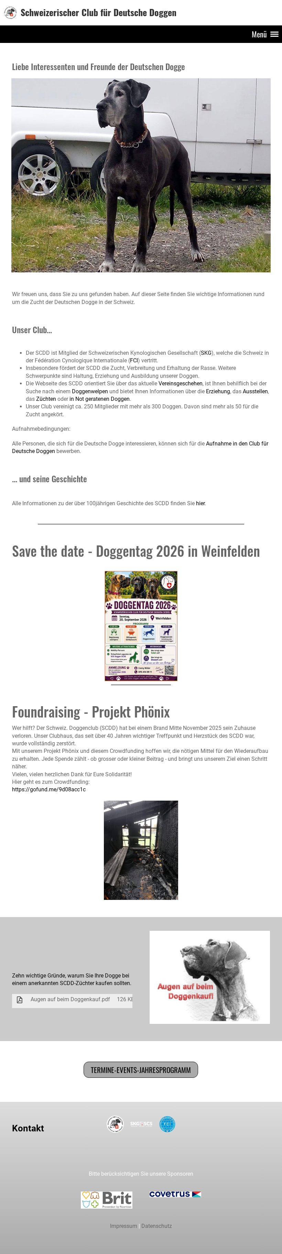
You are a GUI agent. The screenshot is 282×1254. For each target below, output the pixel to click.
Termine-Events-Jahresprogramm (141, 1069)
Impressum (123, 1226)
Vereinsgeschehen (181, 383)
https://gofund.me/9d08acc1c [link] (49, 789)
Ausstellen (255, 391)
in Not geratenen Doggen (99, 399)
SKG (206, 353)
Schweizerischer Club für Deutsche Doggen (98, 12)
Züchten (46, 399)
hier (200, 503)
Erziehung (218, 391)
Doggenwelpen (90, 391)
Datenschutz (156, 1226)
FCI (134, 360)
